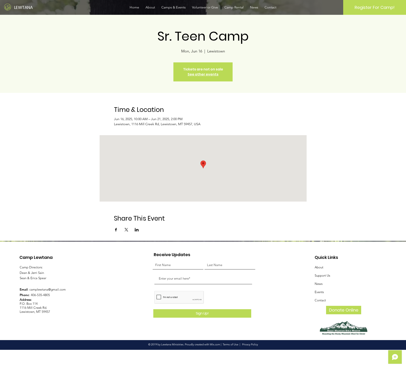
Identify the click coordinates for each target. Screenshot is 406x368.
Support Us (322, 275)
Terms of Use (230, 344)
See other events (203, 74)
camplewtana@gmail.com (47, 289)
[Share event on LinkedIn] (137, 229)
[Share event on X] (126, 229)
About (319, 267)
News (318, 284)
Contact (320, 300)
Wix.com (215, 344)
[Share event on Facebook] (116, 229)
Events (319, 292)
